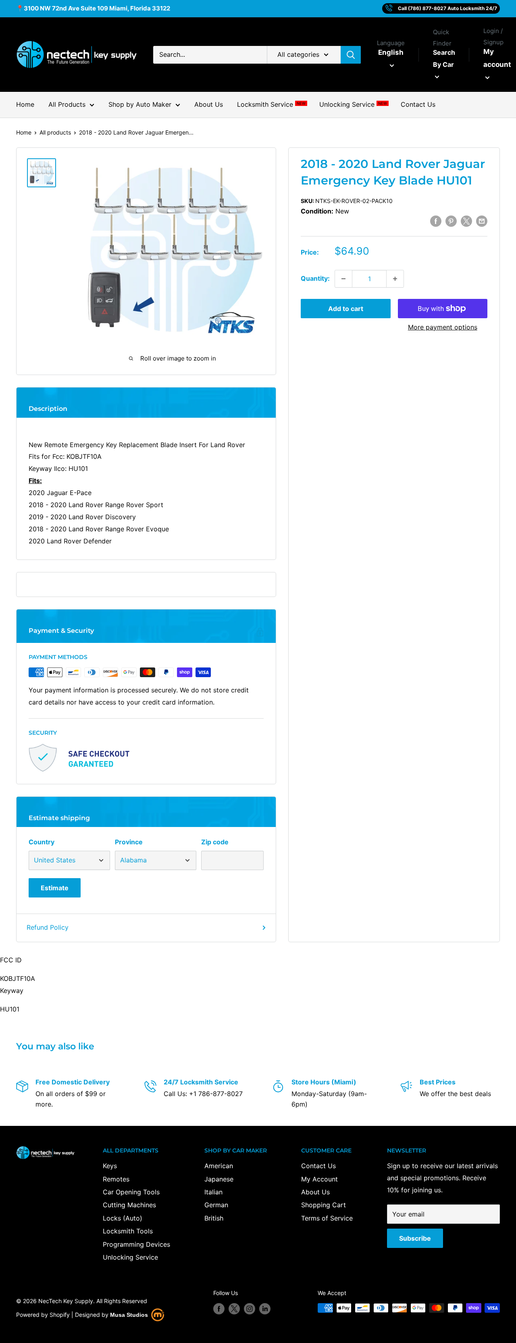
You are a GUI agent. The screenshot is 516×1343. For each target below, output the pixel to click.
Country (41, 842)
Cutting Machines (129, 1205)
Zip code (215, 842)
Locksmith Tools (128, 1231)
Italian (213, 1192)
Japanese (218, 1179)
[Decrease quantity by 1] (343, 278)
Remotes (116, 1179)
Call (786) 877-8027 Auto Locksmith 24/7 (447, 8)
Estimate (55, 888)
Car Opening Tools (131, 1192)
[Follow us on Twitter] (234, 1308)
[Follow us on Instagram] (249, 1308)
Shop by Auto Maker (139, 104)
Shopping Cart (323, 1205)
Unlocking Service (353, 104)
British (213, 1218)
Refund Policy (48, 927)
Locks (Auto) (122, 1218)
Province (129, 842)
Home (25, 104)
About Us (208, 104)
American (218, 1166)
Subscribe (415, 1238)
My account (497, 58)
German (216, 1205)
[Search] (351, 55)
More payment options (442, 327)
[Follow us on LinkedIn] (264, 1308)
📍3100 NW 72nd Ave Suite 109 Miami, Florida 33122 (93, 8)
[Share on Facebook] (435, 221)
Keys (110, 1166)
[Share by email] (481, 221)
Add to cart (345, 309)
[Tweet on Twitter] (466, 221)
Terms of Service (327, 1218)
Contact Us (418, 104)
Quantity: (315, 278)
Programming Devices (136, 1244)
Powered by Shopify (43, 1314)
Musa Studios (129, 1315)
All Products (66, 104)
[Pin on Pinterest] (451, 221)
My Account (319, 1179)
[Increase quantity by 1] (395, 278)
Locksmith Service (271, 104)
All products (55, 132)
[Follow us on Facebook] (219, 1308)
